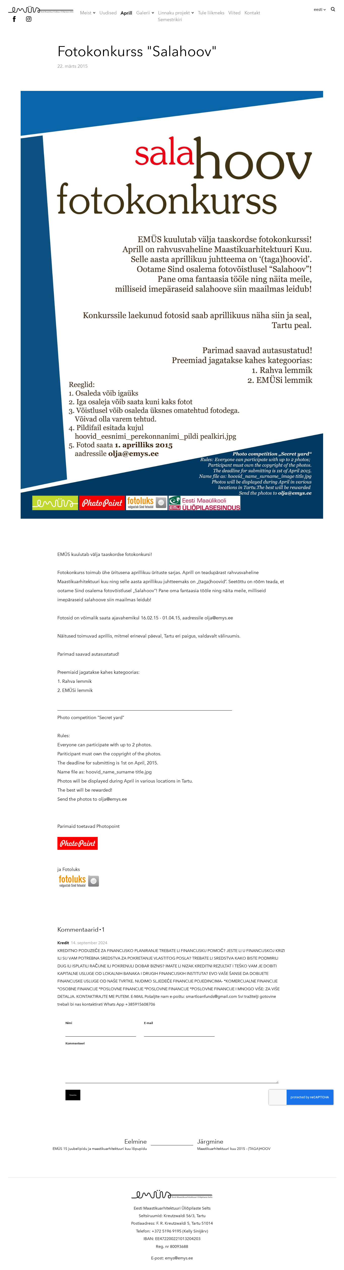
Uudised (108, 13)
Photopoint (108, 826)
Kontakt (252, 13)
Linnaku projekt (174, 13)
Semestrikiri (170, 19)
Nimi (68, 1023)
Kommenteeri (75, 1043)
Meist (85, 13)
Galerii (143, 13)
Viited (234, 13)
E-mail (148, 1023)
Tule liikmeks (211, 13)
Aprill (126, 13)
